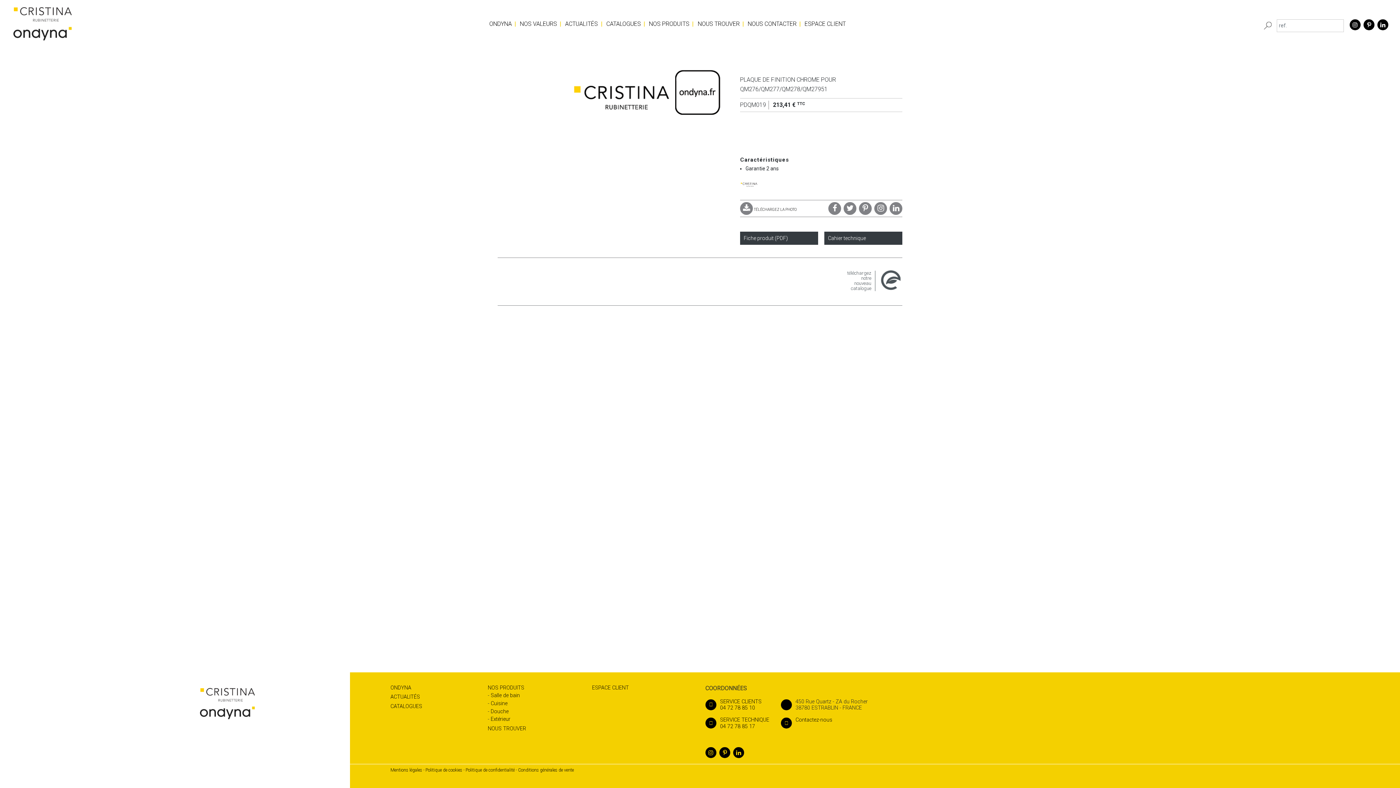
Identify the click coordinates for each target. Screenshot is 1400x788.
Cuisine (499, 703)
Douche (500, 711)
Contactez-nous (814, 720)
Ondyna (500, 23)
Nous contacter (772, 23)
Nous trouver (719, 23)
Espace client (825, 23)
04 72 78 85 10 (741, 705)
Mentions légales (406, 770)
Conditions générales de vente (546, 770)
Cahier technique (847, 238)
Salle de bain (505, 695)
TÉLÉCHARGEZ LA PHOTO (775, 210)
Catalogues (623, 23)
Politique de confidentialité (490, 770)
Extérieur (500, 719)
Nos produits (669, 23)
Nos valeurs (538, 23)
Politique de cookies (443, 770)
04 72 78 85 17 (744, 723)
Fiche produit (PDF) (766, 238)
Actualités (581, 23)
